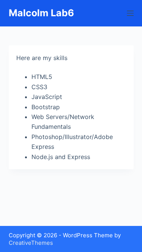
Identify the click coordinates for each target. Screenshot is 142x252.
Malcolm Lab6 (41, 13)
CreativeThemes (31, 242)
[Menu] (130, 13)
